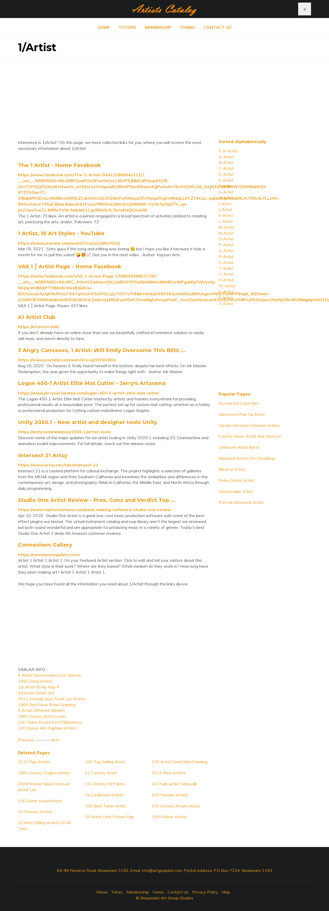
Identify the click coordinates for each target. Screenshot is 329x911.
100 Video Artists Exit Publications (50, 722)
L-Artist (225, 221)
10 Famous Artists (35, 811)
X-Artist (225, 291)
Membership (158, 27)
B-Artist (226, 162)
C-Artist (226, 168)
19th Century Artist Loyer (42, 716)
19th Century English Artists (44, 772)
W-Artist (226, 285)
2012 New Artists (169, 772)
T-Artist (225, 268)
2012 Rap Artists (34, 761)
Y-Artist (225, 297)
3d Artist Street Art (36, 692)
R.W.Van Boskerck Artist (240, 502)
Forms (187, 27)
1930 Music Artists (169, 816)
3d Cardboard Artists (104, 794)
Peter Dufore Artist (236, 480)
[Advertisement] (164, 96)
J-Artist (225, 209)
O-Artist (226, 238)
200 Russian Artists (170, 794)
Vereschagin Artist (235, 491)
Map (226, 892)
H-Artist (226, 197)
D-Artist (226, 174)
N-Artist (226, 233)
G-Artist (226, 192)
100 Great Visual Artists (40, 800)
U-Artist (226, 274)
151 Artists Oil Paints (105, 783)
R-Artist (226, 256)
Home (104, 27)
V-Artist (225, 279)
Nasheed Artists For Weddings (247, 458)
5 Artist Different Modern (41, 710)
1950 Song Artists (35, 681)
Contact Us (218, 27)
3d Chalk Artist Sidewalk (174, 783)
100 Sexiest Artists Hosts (176, 805)
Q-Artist (226, 250)
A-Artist (226, 156)
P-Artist (226, 244)
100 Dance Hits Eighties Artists (47, 728)
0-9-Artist (228, 150)
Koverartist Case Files (238, 403)
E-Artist (225, 180)
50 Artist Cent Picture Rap (109, 816)
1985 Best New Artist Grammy (47, 704)
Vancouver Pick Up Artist (241, 414)
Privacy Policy (205, 892)
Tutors (127, 27)
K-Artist (225, 215)
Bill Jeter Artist (231, 469)
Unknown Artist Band (238, 447)
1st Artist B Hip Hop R (38, 686)
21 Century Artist (101, 772)
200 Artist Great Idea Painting (179, 761)
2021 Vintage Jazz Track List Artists (52, 698)
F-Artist (225, 186)
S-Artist (225, 262)
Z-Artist (225, 303)
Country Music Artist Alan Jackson (249, 436)
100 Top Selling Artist (105, 761)
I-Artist (225, 203)
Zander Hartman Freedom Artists (249, 425)
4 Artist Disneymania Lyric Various (49, 675)
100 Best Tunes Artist (105, 805)
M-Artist (226, 227)
